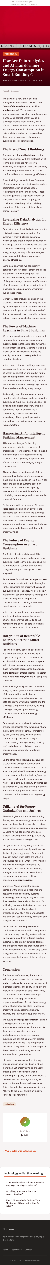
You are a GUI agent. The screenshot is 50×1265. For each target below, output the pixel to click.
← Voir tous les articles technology (19, 1151)
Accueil (6, 91)
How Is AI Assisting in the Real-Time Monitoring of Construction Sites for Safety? (23, 1203)
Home (5, 1249)
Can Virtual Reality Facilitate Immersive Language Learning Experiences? (25, 1183)
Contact (28, 1249)
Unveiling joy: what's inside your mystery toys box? (21, 1192)
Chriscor (8, 1229)
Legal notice (16, 1249)
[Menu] (44, 3)
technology (11, 54)
